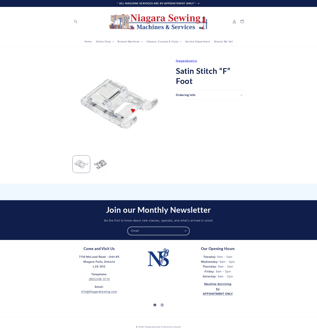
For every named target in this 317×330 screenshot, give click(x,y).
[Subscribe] (185, 231)
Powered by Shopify (171, 327)
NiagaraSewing (186, 61)
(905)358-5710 (99, 279)
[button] (75, 21)
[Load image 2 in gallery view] (100, 164)
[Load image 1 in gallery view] (81, 164)
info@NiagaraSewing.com (99, 291)
